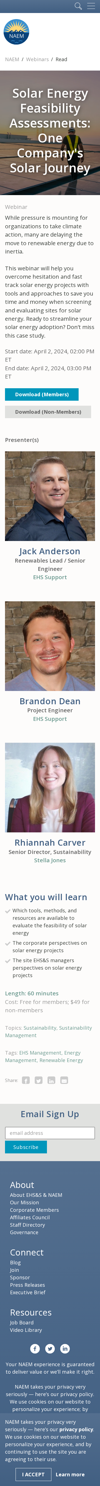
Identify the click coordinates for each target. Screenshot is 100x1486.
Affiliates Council (30, 1217)
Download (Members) (42, 394)
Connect (27, 1252)
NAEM (13, 59)
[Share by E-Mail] (64, 1080)
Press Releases (27, 1285)
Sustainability (40, 1027)
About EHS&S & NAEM (36, 1195)
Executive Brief (28, 1292)
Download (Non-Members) (48, 411)
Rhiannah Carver (50, 842)
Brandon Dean (50, 701)
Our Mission (24, 1202)
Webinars (38, 59)
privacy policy (76, 1394)
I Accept (33, 1474)
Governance (24, 1232)
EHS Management (40, 1052)
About (22, 1184)
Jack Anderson (50, 551)
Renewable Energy (61, 1060)
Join (14, 1270)
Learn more (70, 1474)
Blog (15, 1262)
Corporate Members (34, 1210)
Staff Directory (27, 1224)
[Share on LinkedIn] (51, 1080)
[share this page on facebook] (26, 1080)
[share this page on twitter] (38, 1080)
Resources (31, 1312)
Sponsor (20, 1277)
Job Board (22, 1322)
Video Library (26, 1330)
